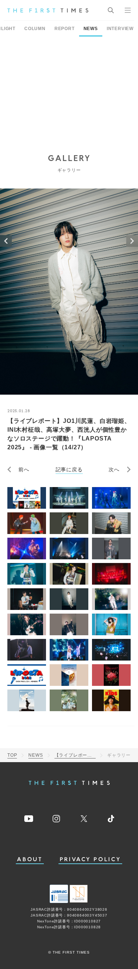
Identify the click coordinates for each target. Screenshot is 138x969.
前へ (23, 469)
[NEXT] (132, 241)
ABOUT (30, 859)
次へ (114, 469)
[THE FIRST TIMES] (47, 10)
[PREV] (6, 241)
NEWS (91, 28)
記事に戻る (69, 469)
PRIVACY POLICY (90, 859)
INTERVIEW (120, 28)
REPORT (64, 28)
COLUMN (35, 28)
